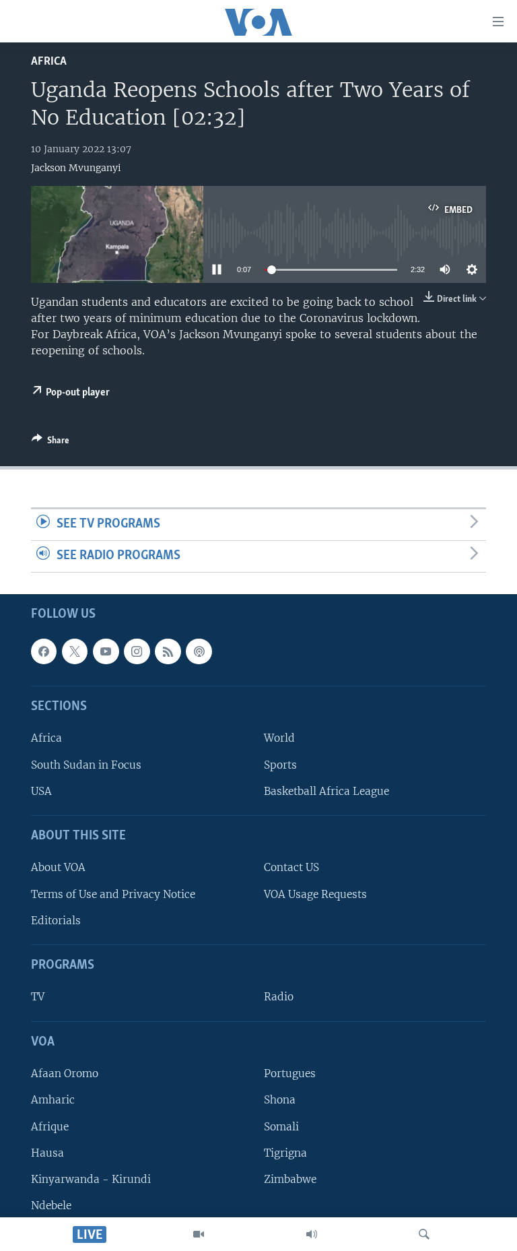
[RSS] (167, 651)
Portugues (290, 1073)
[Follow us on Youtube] (105, 651)
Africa (49, 61)
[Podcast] (198, 651)
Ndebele (51, 1205)
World (279, 738)
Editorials (56, 920)
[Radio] (311, 1234)
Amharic (53, 1099)
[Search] (424, 1234)
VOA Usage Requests (315, 893)
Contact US (291, 867)
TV (37, 996)
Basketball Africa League (326, 791)
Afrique (50, 1126)
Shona (280, 1099)
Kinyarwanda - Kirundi (91, 1179)
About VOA (58, 867)
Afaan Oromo (64, 1073)
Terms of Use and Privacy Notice (113, 893)
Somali (281, 1126)
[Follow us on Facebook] (44, 651)
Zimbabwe (290, 1179)
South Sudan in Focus (86, 764)
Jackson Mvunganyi (76, 168)
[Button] (50, 442)
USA (41, 791)
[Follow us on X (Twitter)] (75, 651)
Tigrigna (285, 1152)
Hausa (47, 1152)
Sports (280, 764)
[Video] (198, 1234)
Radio (279, 996)
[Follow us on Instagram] (136, 651)
